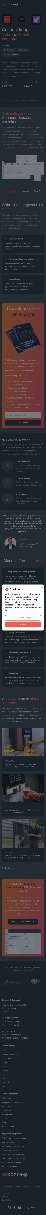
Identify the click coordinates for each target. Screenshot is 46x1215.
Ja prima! (23, 624)
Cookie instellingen (23, 618)
